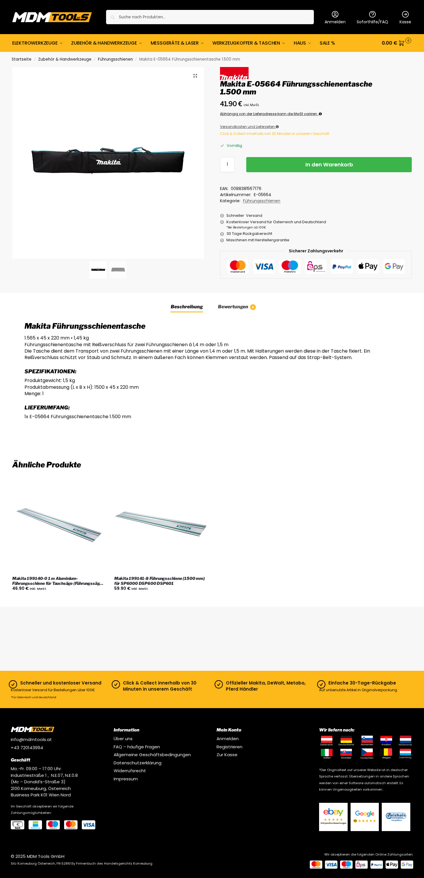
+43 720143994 (27, 748)
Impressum (126, 779)
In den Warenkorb (329, 164)
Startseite (21, 59)
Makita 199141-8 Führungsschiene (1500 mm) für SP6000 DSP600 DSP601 (159, 581)
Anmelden (335, 22)
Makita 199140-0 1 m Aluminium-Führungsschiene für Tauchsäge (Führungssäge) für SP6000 (57, 581)
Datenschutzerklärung (137, 763)
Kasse (405, 22)
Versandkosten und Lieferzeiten (248, 126)
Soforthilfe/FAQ (372, 22)
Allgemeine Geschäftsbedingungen (152, 755)
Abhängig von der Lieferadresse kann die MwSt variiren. (269, 113)
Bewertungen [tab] (236, 306)
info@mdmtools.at (31, 739)
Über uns (123, 739)
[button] (397, 43)
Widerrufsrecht (130, 771)
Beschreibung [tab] (187, 306)
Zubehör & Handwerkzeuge (65, 59)
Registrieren (229, 747)
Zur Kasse (227, 755)
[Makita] (234, 73)
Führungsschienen (115, 59)
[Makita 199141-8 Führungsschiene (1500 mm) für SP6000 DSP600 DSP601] (160, 525)
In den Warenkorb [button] (59, 601)
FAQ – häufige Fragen (137, 747)
